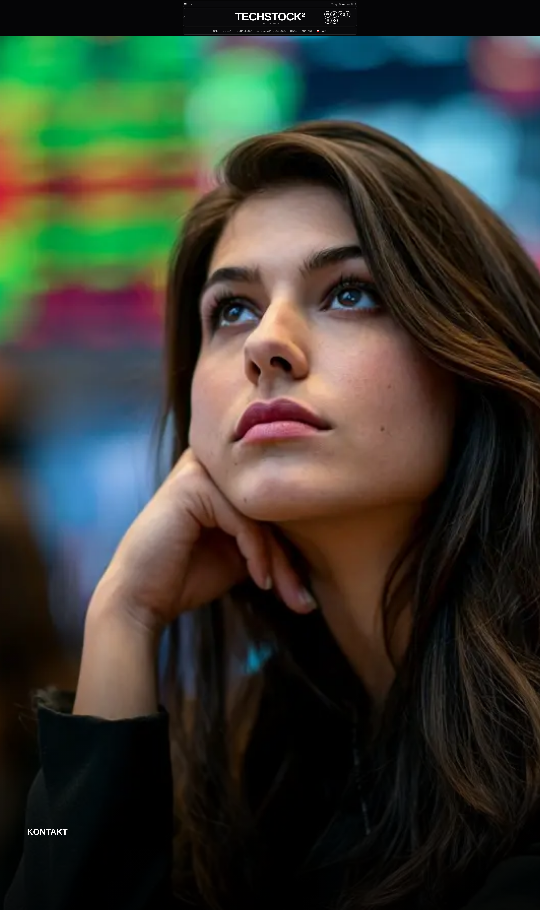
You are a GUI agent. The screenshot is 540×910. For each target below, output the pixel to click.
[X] (341, 14)
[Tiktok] (334, 14)
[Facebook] (347, 14)
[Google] (334, 20)
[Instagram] (328, 20)
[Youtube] (327, 14)
